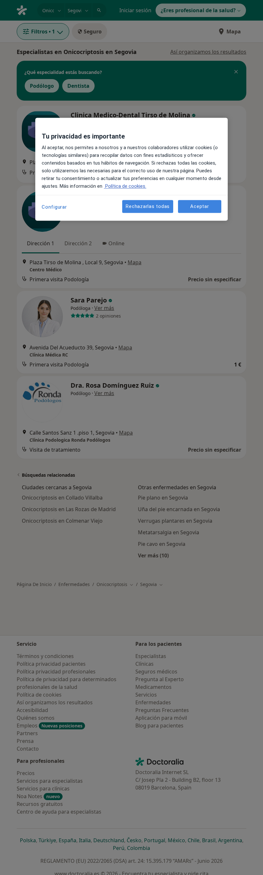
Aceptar (199, 206)
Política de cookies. (125, 186)
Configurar (54, 207)
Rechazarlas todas (148, 206)
